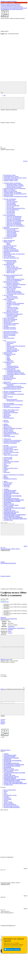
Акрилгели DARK (11, 232)
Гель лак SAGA (10, 213)
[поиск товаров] (12, 529)
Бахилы (8, 364)
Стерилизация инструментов (14, 386)
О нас (6, 4)
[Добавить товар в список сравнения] (12, 641)
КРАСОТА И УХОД (9, 504)
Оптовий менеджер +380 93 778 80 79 (10, 548)
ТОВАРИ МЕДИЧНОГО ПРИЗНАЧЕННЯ (14, 514)
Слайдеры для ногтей (12, 307)
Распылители (10, 343)
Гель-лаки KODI (11, 212)
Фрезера (9, 244)
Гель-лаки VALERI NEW (13, 205)
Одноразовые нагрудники (13, 370)
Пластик (10, 632)
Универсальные (12, 628)
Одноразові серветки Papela (14, 371)
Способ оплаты (7, 799)
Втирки (8, 306)
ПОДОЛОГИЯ (7, 497)
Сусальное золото (11, 302)
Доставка (6, 6)
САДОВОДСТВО (8, 520)
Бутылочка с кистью (12, 348)
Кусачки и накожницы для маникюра (16, 284)
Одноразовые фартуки (12, 366)
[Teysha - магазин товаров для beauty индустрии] (5, 735)
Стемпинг (9, 300)
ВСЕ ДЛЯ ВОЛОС (8, 506)
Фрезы (8, 243)
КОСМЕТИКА (7, 494)
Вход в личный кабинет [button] (10, 789)
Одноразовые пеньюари (13, 367)
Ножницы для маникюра (13, 283)
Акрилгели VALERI (12, 235)
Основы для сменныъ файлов (14, 292)
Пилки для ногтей (11, 288)
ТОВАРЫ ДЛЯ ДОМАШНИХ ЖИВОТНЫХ (15, 518)
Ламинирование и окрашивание (15, 400)
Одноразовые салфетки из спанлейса (16, 374)
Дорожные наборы (11, 342)
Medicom (9, 355)
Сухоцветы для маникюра (13, 304)
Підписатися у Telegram (12, 949)
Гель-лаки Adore (11, 200)
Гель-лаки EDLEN (11, 204)
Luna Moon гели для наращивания (15, 220)
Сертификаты (12, 5)
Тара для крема (10, 347)
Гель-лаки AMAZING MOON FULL (16, 208)
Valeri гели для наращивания (14, 221)
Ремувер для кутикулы (12, 298)
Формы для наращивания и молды (15, 279)
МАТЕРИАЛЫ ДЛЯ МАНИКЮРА (13, 496)
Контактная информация (11, 8)
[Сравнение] (12, 103)
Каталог (3, 4)
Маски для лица (11, 272)
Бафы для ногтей (11, 289)
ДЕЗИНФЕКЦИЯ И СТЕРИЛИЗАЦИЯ (14, 500)
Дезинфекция (10, 384)
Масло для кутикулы (12, 296)
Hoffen (8, 358)
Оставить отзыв (5, 601)
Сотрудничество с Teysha (10, 795)
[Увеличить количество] (12, 709)
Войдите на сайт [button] (5, 659)
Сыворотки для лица (12, 269)
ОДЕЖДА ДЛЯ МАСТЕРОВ (11, 505)
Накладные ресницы (12, 399)
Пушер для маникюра (12, 285)
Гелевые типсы (10, 277)
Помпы (8, 344)
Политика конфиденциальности (15, 9)
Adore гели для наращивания (14, 216)
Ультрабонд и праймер (12, 315)
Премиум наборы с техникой (14, 187)
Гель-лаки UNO (11, 211)
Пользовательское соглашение (11, 806)
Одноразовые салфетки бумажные (15, 372)
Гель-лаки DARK (11, 203)
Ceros (8, 356)
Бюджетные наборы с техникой (15, 184)
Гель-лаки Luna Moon (12, 201)
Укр (5, 95)
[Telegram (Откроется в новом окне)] (12, 69)
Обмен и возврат (13, 6)
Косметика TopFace (11, 261)
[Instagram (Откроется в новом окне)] (12, 46)
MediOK (9, 359)
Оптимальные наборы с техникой (15, 185)
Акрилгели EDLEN (12, 233)
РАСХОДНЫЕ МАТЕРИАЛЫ (11, 498)
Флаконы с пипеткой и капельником (16, 346)
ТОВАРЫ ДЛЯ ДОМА (9, 510)
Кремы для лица (11, 265)
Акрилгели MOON (11, 236)
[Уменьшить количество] (12, 696)
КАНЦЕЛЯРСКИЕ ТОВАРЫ (11, 512)
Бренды (9, 4)
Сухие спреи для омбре (12, 308)
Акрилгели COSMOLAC (13, 231)
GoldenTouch (10, 360)
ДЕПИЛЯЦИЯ (7, 502)
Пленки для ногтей (11, 310)
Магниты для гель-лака (12, 311)
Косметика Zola (10, 263)
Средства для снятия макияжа (14, 268)
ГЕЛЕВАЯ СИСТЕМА (9, 491)
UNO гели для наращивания (14, 223)
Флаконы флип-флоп (12, 351)
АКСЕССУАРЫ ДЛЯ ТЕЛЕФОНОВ (13, 517)
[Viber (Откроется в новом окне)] (12, 81)
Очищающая (11, 626)
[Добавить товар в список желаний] (12, 653)
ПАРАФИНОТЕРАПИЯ (10, 513)
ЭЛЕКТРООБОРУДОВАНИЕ (11, 493)
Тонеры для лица (11, 271)
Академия (6, 5)
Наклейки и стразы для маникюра (15, 303)
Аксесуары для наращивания (14, 280)
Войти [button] (2, 689)
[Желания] (14, 116)
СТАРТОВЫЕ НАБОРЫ (10, 490)
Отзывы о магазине (9, 803)
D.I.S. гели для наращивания (14, 217)
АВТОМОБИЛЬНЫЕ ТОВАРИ (12, 516)
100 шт (9, 631)
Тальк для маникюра (12, 316)
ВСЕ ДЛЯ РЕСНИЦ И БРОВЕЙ (12, 501)
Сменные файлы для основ (13, 291)
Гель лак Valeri (10, 207)
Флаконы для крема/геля (13, 350)
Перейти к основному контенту (9, 1)
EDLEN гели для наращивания (14, 224)
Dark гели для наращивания (14, 219)
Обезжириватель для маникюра (15, 314)
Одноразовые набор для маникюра (15, 293)
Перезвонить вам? (5, 550)
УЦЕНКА (6, 489)
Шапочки (9, 363)
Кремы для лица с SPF (12, 267)
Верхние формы (11, 276)
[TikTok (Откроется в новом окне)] (12, 58)
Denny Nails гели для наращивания (15, 225)
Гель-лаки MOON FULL (13, 209)
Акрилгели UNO (11, 229)
